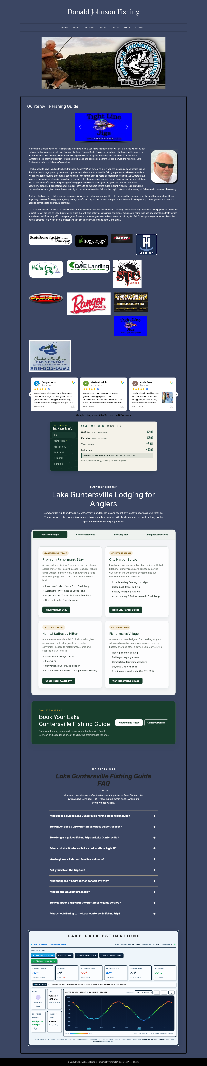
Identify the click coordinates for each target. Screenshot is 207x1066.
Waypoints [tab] (63, 440)
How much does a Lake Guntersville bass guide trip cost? (86, 826)
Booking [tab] (58, 464)
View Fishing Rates (129, 722)
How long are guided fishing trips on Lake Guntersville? (84, 837)
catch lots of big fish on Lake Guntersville (51, 213)
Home (64, 27)
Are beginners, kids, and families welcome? (77, 859)
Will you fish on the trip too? (67, 870)
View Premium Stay (56, 610)
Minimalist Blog (116, 1062)
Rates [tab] (57, 435)
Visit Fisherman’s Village (125, 681)
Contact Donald (156, 722)
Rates (76, 27)
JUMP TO (130, 992)
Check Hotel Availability (58, 681)
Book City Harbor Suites (125, 610)
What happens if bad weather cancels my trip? (79, 881)
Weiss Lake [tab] (65, 955)
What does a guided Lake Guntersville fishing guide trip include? (90, 815)
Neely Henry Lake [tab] (87, 955)
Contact (140, 27)
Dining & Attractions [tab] (157, 534)
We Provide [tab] (60, 446)
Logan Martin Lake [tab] (112, 955)
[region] (103, 128)
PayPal (104, 27)
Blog (116, 27)
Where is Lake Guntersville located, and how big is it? (83, 848)
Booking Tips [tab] (121, 534)
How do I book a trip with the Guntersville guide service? (85, 902)
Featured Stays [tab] (50, 534)
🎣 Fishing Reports (44, 961)
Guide (127, 27)
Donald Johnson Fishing (104, 11)
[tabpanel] (117, 446)
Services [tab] (59, 458)
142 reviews (124, 415)
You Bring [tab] (59, 452)
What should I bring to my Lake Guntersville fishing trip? (85, 913)
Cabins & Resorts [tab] (85, 534)
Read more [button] (39, 406)
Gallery (90, 27)
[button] (79, 127)
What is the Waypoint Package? (70, 891)
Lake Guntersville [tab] (44, 955)
